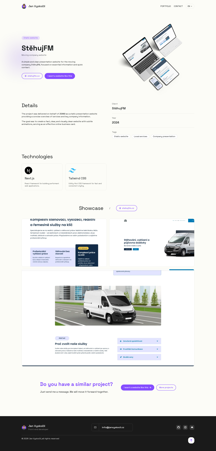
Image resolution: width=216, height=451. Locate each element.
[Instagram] (185, 427)
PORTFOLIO (165, 6)
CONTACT (178, 6)
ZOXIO (62, 113)
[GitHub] (178, 427)
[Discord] (192, 427)
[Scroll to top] (191, 440)
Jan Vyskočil (36, 6)
